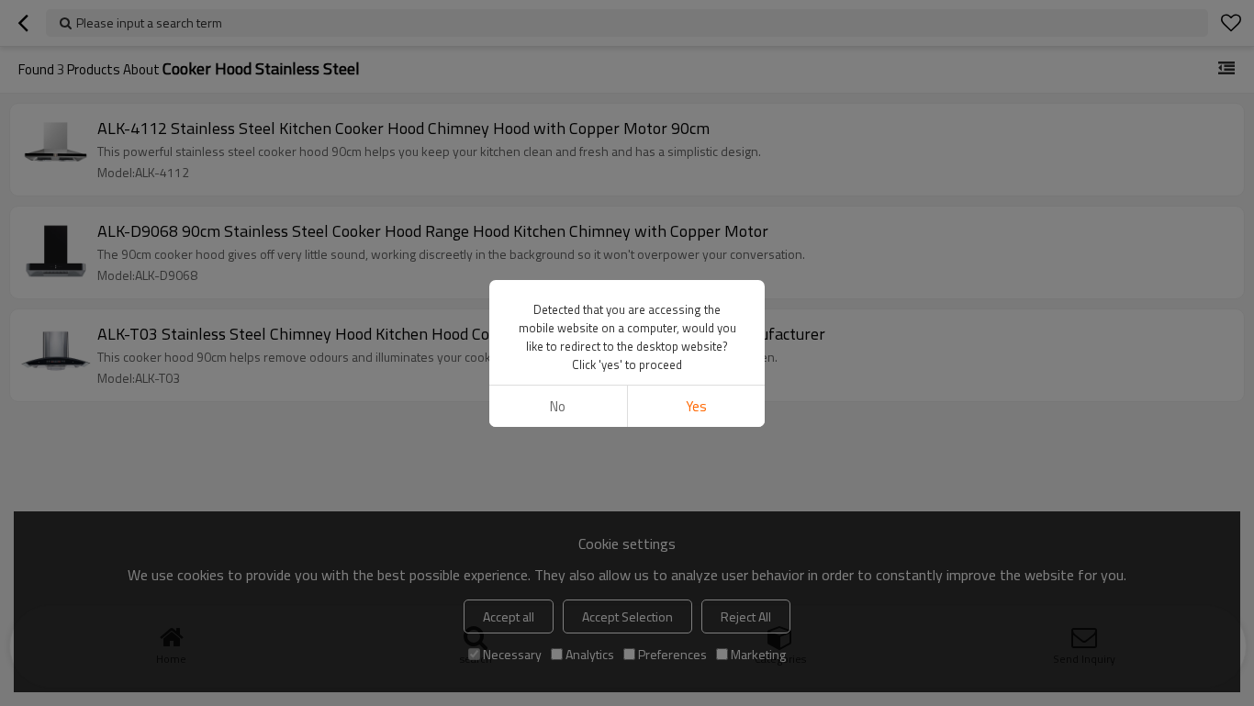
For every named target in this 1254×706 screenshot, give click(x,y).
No (557, 406)
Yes (696, 406)
